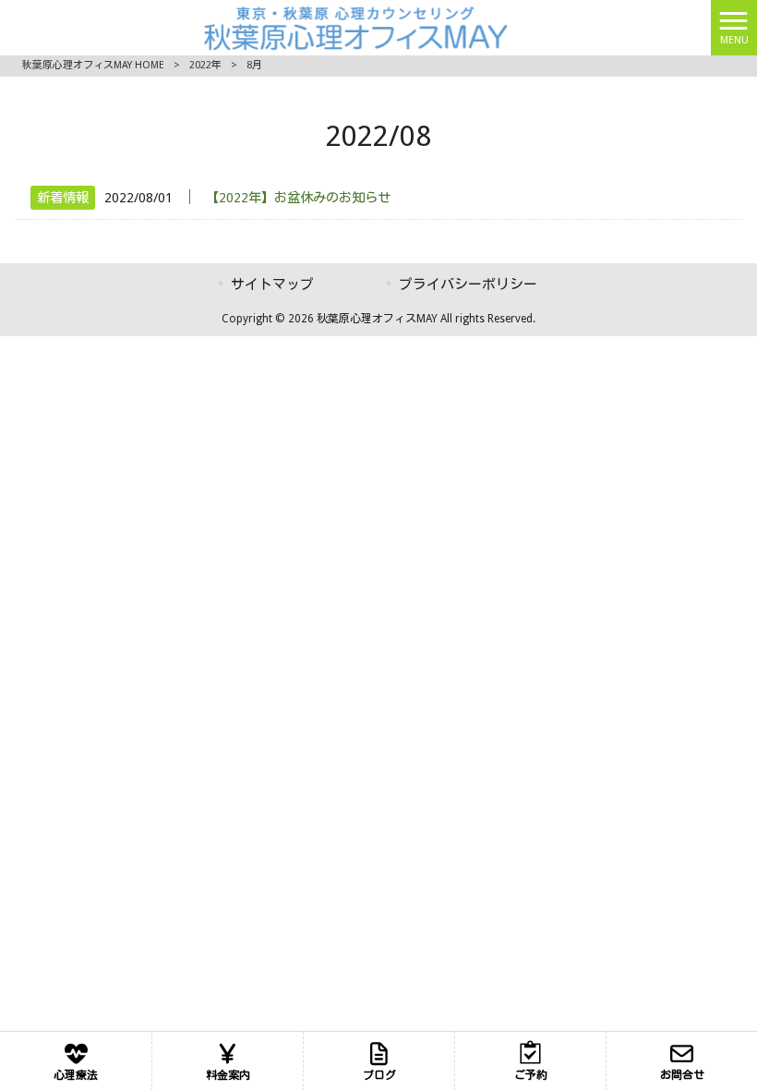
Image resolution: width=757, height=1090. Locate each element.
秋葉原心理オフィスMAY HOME (93, 65)
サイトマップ (272, 284)
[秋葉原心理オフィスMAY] (355, 26)
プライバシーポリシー (468, 284)
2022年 (205, 65)
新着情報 (63, 197)
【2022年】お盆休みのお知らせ (298, 197)
